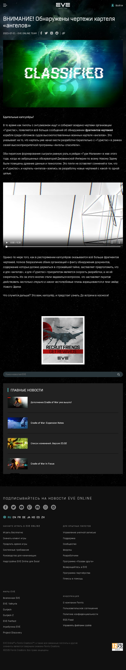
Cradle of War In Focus (42, 463)
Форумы (67, 549)
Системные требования (16, 549)
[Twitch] (29, 507)
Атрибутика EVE (11, 626)
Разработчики (70, 555)
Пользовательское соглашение (80, 608)
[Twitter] (13, 507)
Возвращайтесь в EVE (75, 567)
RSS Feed (68, 619)
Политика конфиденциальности (80, 614)
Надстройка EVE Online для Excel (21, 561)
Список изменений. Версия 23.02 (49, 443)
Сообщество (70, 544)
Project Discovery (12, 632)
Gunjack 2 (8, 615)
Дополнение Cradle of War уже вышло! (51, 402)
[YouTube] (21, 507)
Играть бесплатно (13, 532)
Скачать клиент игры (14, 538)
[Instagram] (45, 507)
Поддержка (69, 538)
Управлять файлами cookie (77, 625)
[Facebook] (5, 507)
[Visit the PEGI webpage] (117, 647)
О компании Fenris (73, 602)
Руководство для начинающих (19, 555)
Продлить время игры (15, 544)
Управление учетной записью (79, 532)
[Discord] (37, 507)
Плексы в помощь (73, 578)
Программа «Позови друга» (78, 561)
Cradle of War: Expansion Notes (47, 422)
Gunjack (7, 609)
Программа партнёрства (76, 573)
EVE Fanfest (9, 621)
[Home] (63, 8)
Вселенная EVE (11, 598)
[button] (117, 5)
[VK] (53, 507)
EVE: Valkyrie (10, 603)
